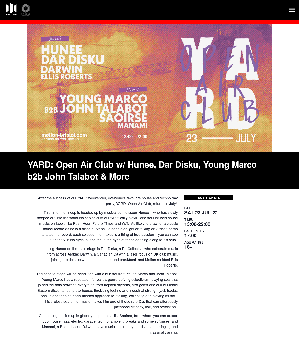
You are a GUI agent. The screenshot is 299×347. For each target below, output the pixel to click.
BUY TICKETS (209, 197)
